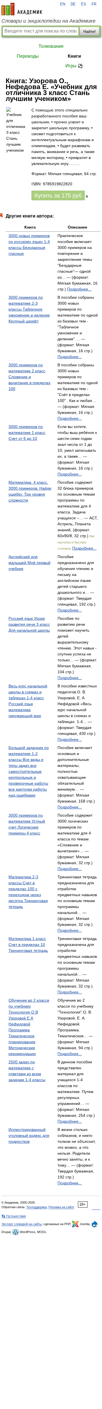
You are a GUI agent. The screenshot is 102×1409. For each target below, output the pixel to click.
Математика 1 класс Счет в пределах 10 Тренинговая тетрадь (28, 944)
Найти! (89, 31)
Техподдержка (36, 1207)
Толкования (51, 46)
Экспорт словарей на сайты (21, 1224)
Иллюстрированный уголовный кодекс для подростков (28, 1135)
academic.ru (21, 9)
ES (83, 4)
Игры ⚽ (74, 65)
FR (94, 4)
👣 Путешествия (13, 1216)
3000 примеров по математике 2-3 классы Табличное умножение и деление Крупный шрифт (29, 309)
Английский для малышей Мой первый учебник (29, 562)
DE (73, 4)
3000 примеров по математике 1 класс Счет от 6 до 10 (26, 432)
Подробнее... (79, 289)
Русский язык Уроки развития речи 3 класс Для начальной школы (29, 624)
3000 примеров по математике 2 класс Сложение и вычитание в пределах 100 (29, 377)
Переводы (28, 56)
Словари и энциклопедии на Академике (48, 21)
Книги (74, 56)
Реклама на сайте (61, 1207)
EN (62, 4)
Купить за (58, 195)
